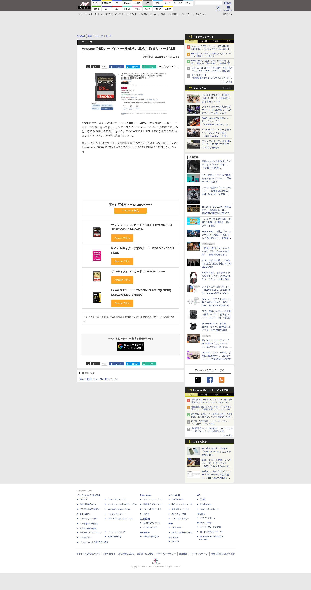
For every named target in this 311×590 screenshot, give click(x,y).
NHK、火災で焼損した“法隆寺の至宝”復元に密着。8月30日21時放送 (216, 263)
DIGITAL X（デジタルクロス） (121, 519)
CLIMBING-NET (150, 528)
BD (155, 14)
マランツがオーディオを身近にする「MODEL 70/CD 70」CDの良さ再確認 (216, 144)
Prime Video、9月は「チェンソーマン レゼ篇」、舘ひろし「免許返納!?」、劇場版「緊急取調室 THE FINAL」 (211, 63)
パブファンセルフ (208, 518)
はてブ (135, 67)
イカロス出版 (174, 495)
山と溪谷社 (145, 519)
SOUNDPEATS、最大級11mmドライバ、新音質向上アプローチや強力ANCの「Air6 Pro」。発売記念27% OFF (216, 330)
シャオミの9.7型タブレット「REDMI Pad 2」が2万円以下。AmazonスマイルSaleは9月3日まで (211, 49)
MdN (170, 523)
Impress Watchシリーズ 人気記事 (210, 390)
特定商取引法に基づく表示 (223, 554)
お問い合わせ (109, 554)
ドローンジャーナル (89, 519)
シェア (118, 67)
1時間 (191, 41)
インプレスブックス (116, 532)
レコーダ (93, 14)
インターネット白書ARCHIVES (94, 542)
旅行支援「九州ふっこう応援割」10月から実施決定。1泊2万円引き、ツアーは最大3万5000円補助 (211, 417)
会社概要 (183, 554)
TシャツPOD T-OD (152, 509)
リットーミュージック (153, 499)
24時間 (204, 41)
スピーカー (186, 14)
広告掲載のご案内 (126, 554)
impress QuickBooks (209, 509)
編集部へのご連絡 (145, 554)
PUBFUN (201, 514)
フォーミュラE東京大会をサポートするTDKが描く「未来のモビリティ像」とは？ (216, 109)
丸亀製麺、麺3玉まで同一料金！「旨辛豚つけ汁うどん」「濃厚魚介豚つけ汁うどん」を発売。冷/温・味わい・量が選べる (211, 410)
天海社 (203, 499)
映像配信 (145, 14)
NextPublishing (114, 536)
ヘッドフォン (131, 14)
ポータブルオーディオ (111, 14)
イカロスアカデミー (180, 519)
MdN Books (177, 528)
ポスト (95, 67)
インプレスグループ (199, 554)
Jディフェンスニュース (182, 504)
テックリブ (173, 537)
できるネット (86, 537)
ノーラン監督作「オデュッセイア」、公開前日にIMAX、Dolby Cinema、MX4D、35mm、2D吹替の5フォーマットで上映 (216, 194)
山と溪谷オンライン (152, 523)
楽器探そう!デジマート (153, 504)
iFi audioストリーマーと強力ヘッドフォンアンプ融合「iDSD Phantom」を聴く (216, 132)
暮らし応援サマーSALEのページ (130, 204)
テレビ (81, 14)
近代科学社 (145, 532)
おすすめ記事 (200, 441)
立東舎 (146, 514)
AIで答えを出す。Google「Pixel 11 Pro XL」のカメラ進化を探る (216, 451)
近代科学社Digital (151, 536)
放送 (163, 14)
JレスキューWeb (179, 514)
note (151, 67)
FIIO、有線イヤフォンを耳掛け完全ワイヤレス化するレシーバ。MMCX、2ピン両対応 (216, 314)
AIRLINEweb (177, 499)
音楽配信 (200, 14)
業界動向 (173, 14)
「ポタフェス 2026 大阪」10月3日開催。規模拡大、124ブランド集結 (216, 222)
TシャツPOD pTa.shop (210, 527)
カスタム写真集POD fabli (212, 532)
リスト (104, 67)
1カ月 (227, 41)
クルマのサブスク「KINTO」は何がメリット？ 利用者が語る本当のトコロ (216, 98)
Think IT (83, 499)
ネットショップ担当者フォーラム (122, 504)
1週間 (215, 41)
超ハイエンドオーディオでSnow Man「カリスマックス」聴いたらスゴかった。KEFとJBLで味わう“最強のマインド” (216, 346)
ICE (198, 495)
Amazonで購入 (130, 210)
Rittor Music (145, 495)
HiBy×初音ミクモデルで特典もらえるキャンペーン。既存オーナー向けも (216, 178)
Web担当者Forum (88, 504)
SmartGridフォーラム (117, 499)
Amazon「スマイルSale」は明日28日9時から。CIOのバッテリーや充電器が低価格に (216, 355)
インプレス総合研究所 (90, 509)
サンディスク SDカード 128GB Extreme (138, 271)
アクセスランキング (203, 37)
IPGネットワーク (204, 523)
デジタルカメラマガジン (91, 532)
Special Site (199, 88)
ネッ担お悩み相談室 (89, 523)
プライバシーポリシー (166, 554)
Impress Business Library (119, 509)
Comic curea (205, 504)
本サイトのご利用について (88, 554)
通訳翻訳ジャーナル (180, 509)
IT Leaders (85, 514)
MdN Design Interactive (182, 532)
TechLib (175, 541)
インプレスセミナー (116, 514)
